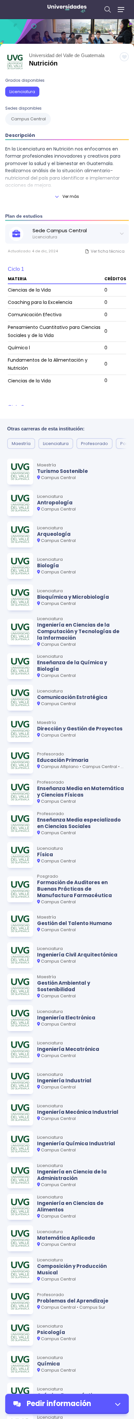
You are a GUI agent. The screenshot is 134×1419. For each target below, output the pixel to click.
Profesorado (94, 443)
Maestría (21, 443)
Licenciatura (22, 92)
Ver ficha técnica (108, 251)
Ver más (70, 196)
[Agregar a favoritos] (124, 56)
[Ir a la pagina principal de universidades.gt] (67, 9)
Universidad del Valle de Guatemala (66, 55)
